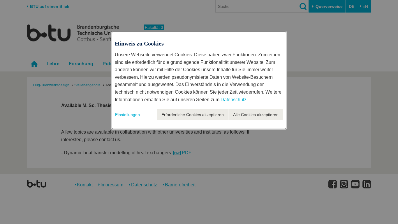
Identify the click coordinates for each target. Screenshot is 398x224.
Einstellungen (127, 114)
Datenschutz (233, 99)
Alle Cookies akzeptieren (256, 114)
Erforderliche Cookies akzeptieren (192, 114)
